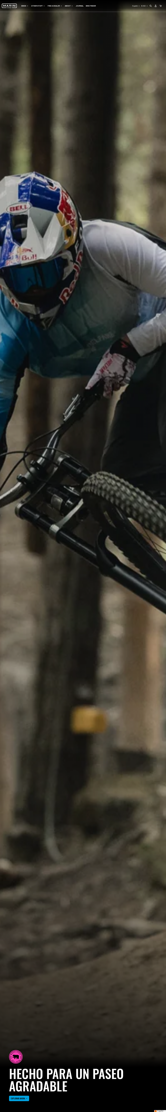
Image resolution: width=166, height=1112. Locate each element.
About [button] (68, 6)
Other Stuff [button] (37, 6)
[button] (160, 6)
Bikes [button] (23, 6)
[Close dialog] (161, 1026)
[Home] (9, 6)
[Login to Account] (155, 6)
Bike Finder (91, 6)
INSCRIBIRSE (138, 1103)
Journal (80, 6)
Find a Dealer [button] (54, 6)
